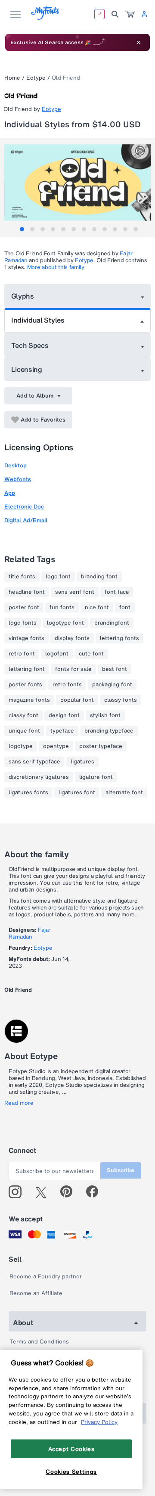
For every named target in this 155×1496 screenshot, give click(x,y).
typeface (62, 730)
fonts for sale (73, 669)
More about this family (55, 267)
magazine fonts (29, 700)
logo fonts (23, 622)
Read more (19, 1103)
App (9, 493)
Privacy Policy (99, 1422)
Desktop (15, 465)
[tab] (22, 229)
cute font (91, 653)
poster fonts (25, 684)
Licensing (26, 369)
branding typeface (108, 730)
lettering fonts (119, 638)
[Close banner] (139, 42)
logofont (56, 653)
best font (114, 669)
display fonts (72, 638)
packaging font (112, 684)
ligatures (82, 761)
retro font (22, 653)
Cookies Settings (71, 1471)
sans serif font (74, 592)
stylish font (105, 715)
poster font (24, 607)
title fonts (22, 576)
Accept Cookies (71, 1449)
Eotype (36, 78)
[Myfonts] (45, 17)
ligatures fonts (28, 792)
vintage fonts (26, 638)
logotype (21, 746)
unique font (24, 730)
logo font (58, 576)
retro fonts (67, 684)
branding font (99, 576)
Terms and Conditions (39, 1341)
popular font (77, 700)
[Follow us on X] (44, 1191)
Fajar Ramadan (29, 933)
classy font (23, 715)
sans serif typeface (34, 761)
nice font (97, 607)
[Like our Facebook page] (95, 1191)
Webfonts (17, 479)
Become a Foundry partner (45, 1276)
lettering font (27, 669)
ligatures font (77, 792)
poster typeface (100, 746)
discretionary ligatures (39, 777)
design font (64, 715)
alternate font (124, 792)
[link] (130, 14)
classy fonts (120, 700)
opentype (56, 746)
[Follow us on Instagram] (18, 1191)
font (124, 607)
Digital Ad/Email (25, 520)
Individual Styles (38, 320)
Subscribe (120, 1170)
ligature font (96, 777)
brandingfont (111, 622)
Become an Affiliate (35, 1293)
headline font (27, 592)
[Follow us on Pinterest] (70, 1191)
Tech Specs (30, 345)
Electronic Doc (24, 507)
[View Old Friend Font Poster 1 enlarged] (78, 182)
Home (12, 78)
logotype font (65, 622)
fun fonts (62, 607)
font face (117, 592)
